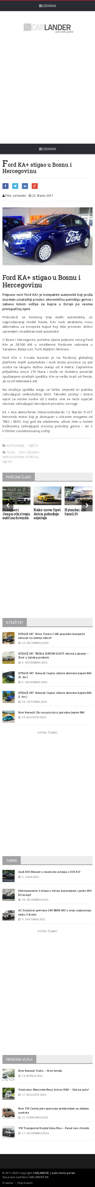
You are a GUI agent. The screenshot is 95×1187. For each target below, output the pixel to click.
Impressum (25, 1183)
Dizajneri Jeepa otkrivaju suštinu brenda (16, 514)
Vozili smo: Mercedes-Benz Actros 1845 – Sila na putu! (53, 1089)
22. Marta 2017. (42, 196)
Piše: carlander (16, 196)
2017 (22, 452)
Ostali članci (47, 732)
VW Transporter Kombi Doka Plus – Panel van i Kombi (53, 1128)
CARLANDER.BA (38, 1177)
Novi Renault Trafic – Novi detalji (40, 1070)
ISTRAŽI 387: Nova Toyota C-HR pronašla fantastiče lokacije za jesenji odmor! (51, 636)
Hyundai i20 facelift (75, 512)
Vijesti (33, 445)
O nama (7, 1183)
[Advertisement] (47, 89)
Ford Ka (32, 457)
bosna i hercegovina (21, 454)
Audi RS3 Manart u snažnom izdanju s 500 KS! (49, 872)
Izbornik (49, 6)
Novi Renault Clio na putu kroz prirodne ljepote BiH (51, 712)
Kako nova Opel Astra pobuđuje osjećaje (47, 514)
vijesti (7, 462)
